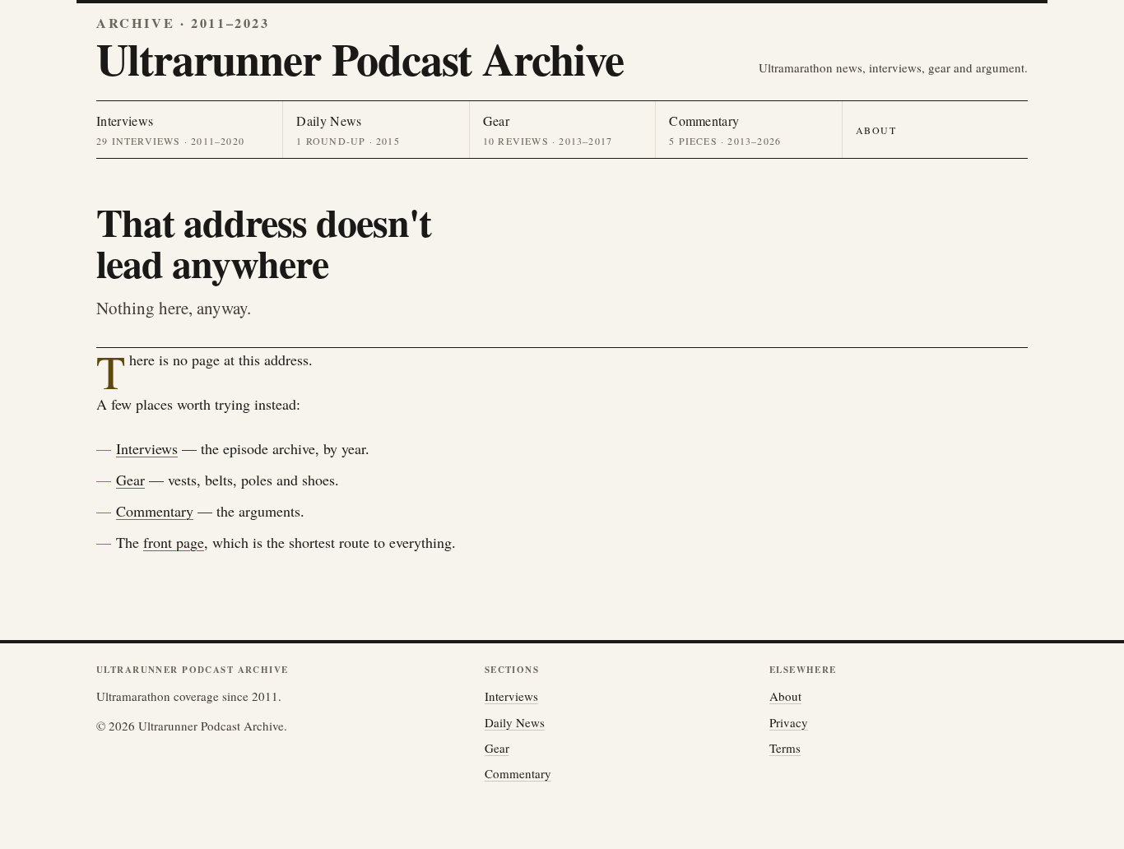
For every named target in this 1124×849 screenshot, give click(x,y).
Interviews (147, 448)
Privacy (788, 722)
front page (173, 542)
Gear (130, 479)
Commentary (154, 511)
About (876, 130)
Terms (785, 748)
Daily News (515, 722)
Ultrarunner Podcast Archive (360, 58)
